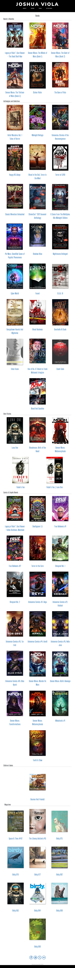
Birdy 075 (59, 838)
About (24, 8)
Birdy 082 (59, 874)
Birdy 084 (37, 910)
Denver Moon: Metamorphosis (60, 449)
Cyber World (15, 293)
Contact (51, 962)
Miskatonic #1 (60, 720)
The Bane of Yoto (60, 92)
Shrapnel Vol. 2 (15, 602)
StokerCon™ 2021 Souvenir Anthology (37, 216)
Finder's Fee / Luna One (54, 487)
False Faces (15, 369)
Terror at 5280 (60, 174)
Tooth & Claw (37, 760)
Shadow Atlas (37, 253)
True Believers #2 (15, 566)
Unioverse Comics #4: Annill (37, 641)
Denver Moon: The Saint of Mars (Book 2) (60, 55)
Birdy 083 (15, 910)
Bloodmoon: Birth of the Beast (37, 449)
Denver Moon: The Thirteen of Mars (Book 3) (14, 94)
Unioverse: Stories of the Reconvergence (60, 137)
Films (40, 8)
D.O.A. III (60, 293)
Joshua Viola (37, 4)
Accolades (49, 8)
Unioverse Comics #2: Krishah (60, 604)
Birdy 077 (37, 874)
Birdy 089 (59, 910)
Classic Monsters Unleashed (14, 214)
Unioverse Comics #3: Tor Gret (15, 643)
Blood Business (37, 329)
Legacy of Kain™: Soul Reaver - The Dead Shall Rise (15, 55)
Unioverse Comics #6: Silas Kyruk (14, 683)
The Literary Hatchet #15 (37, 838)
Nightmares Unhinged (60, 253)
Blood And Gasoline (37, 408)
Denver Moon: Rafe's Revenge (60, 681)
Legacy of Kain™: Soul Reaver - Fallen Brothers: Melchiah (15, 528)
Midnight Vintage (37, 135)
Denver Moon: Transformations (14, 722)
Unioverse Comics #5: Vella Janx (60, 643)
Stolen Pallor (37, 92)
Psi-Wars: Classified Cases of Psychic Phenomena (15, 255)
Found (37, 293)
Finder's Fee (20, 487)
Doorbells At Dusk (60, 329)
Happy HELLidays (14, 174)
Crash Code (60, 369)
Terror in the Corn (37, 566)
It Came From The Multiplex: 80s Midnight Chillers (60, 216)
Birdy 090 (37, 946)
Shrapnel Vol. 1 (60, 566)
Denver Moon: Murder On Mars (37, 683)
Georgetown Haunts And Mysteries (15, 331)
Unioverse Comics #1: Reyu (37, 602)
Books (32, 8)
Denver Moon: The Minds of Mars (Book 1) (37, 55)
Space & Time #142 (15, 838)
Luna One (15, 447)
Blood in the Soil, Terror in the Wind (37, 176)
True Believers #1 (60, 526)
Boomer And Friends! (37, 799)
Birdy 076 (15, 874)
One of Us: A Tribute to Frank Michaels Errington (37, 371)
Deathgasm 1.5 (38, 526)
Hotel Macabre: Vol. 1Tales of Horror (15, 137)
